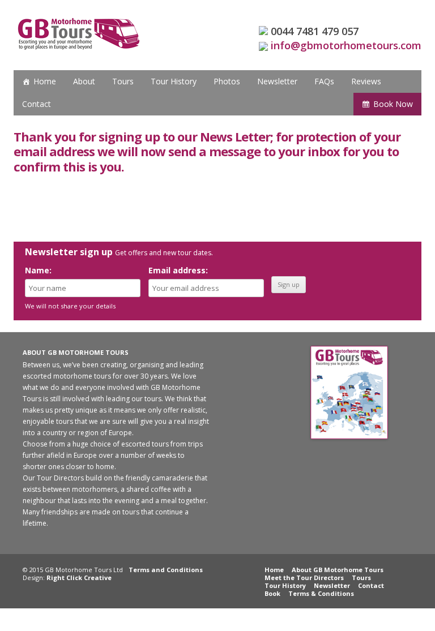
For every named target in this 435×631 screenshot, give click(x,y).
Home (44, 81)
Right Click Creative (79, 577)
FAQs (324, 81)
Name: (38, 270)
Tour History (174, 81)
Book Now (393, 103)
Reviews (366, 81)
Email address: (178, 270)
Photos (227, 81)
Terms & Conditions (321, 593)
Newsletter (277, 81)
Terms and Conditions (166, 569)
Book (272, 593)
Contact (36, 103)
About (84, 81)
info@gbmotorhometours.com (346, 45)
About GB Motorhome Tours (337, 569)
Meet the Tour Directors (304, 577)
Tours (123, 81)
